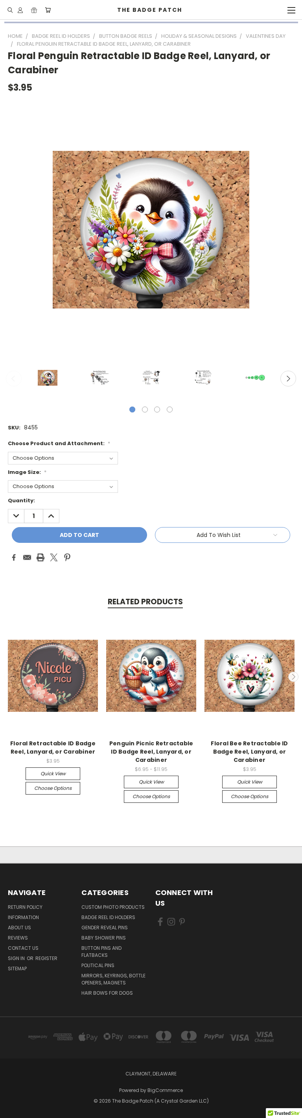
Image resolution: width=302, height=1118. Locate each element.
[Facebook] (14, 557)
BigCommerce (165, 1090)
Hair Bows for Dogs (107, 993)
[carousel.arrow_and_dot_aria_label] (145, 409)
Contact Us (23, 948)
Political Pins (97, 965)
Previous (14, 378)
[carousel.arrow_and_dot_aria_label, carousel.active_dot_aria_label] (132, 409)
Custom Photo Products (113, 907)
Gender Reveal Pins (104, 927)
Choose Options (53, 788)
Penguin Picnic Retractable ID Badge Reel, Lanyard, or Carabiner (151, 751)
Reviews (18, 937)
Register (46, 958)
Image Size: (27, 472)
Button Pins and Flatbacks (101, 951)
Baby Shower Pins (103, 937)
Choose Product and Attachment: (59, 443)
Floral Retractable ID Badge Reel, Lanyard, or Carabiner (53, 747)
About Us (19, 927)
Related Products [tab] (145, 601)
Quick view (53, 773)
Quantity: (21, 500)
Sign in (17, 958)
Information (23, 917)
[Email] (27, 557)
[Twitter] (54, 557)
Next (288, 378)
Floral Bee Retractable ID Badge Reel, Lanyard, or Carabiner (249, 751)
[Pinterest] (67, 557)
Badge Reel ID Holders (108, 917)
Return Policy (25, 907)
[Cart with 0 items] (48, 10)
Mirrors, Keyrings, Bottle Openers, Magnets (113, 979)
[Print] (40, 557)
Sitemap (17, 968)
